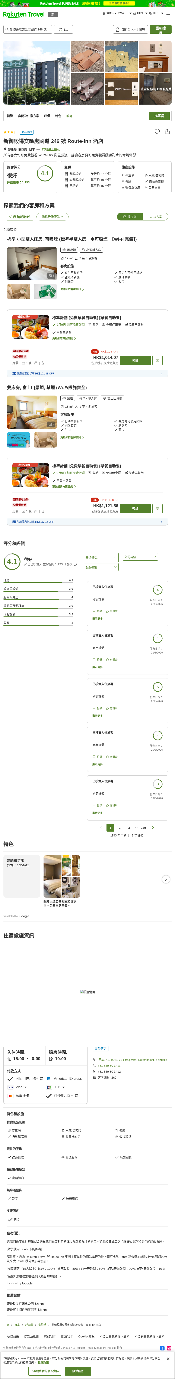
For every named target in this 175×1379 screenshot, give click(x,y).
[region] (87, 1365)
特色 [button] (58, 116)
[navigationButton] (101, 828)
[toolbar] (82, 29)
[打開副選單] (168, 14)
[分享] (167, 131)
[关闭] (168, 1358)
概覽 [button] (10, 116)
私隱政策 (43, 1362)
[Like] (157, 132)
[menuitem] (117, 13)
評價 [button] (47, 116)
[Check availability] (157, 360)
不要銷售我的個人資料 (150, 1336)
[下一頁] (166, 879)
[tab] (130, 216)
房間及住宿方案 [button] (28, 116)
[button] (23, 14)
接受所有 (78, 1371)
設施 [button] (69, 116)
